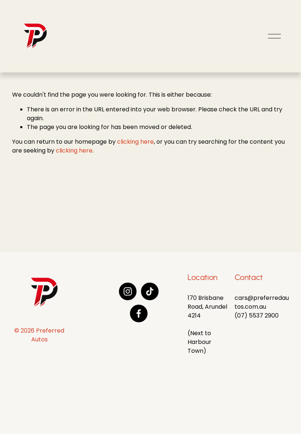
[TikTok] (150, 291)
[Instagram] (128, 291)
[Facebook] (139, 313)
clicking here (135, 141)
